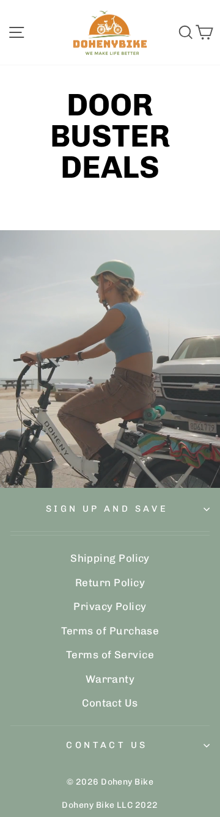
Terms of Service (110, 654)
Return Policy (110, 582)
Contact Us (110, 703)
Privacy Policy (109, 606)
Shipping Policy (110, 558)
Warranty (110, 679)
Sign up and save (107, 508)
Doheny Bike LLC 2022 (110, 805)
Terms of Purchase (110, 631)
